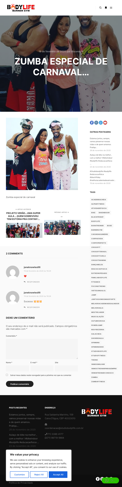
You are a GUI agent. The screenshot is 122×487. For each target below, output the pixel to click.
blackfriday (97, 217)
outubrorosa (98, 321)
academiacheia (98, 199)
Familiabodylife (99, 277)
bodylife (95, 221)
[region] (38, 465)
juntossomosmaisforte (103, 299)
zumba (94, 377)
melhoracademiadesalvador (105, 303)
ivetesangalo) (98, 290)
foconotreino (98, 286)
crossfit (95, 247)
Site (56, 362)
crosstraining (98, 260)
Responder (33, 282)
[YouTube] (105, 123)
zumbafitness (98, 381)
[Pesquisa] (100, 8)
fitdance (95, 282)
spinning (95, 342)
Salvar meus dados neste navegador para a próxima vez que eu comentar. (40, 375)
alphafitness (97, 204)
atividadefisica (99, 208)
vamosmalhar (98, 364)
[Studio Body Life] (21, 8)
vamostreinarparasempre (104, 368)
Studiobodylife (99, 351)
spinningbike (97, 347)
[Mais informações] (105, 8)
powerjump (96, 325)
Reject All (38, 474)
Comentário (11, 336)
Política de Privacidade (21, 482)
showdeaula (97, 338)
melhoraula (97, 308)
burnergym (96, 230)
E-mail (33, 362)
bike (93, 212)
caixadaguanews (99, 234)
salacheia (96, 334)
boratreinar (97, 225)
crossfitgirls (98, 256)
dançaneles (97, 264)
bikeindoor (104, 212)
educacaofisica (99, 269)
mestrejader (97, 312)
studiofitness (98, 355)
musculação (97, 316)
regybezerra (97, 329)
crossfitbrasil (99, 251)
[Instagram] (96, 123)
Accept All (58, 474)
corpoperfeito (98, 243)
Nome (9, 362)
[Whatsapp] (101, 123)
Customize (19, 474)
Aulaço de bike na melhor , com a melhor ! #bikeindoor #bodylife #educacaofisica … (24, 438)
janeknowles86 (32, 267)
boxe (109, 225)
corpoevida (97, 238)
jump (93, 295)
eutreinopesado (99, 273)
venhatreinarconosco (102, 373)
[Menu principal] (111, 8)
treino (94, 360)
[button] (110, 480)
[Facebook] (92, 123)
